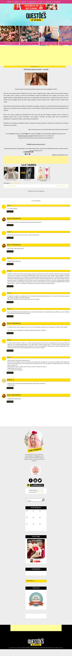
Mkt (40, 2)
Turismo (48, 2)
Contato (57, 2)
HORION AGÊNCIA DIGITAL (57, 647)
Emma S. (10, 380)
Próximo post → (62, 186)
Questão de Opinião (15, 647)
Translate (40, 492)
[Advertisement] (36, 56)
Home (9, 2)
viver (19, 183)
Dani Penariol (14, 218)
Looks (24, 2)
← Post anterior (10, 186)
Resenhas (32, 2)
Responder (10, 211)
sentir (12, 183)
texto (16, 183)
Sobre (16, 2)
